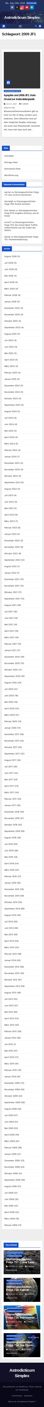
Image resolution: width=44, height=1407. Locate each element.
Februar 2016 (10, 876)
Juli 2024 (8, 418)
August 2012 (10, 992)
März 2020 (9, 715)
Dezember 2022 (12, 540)
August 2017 (10, 760)
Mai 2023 (8, 508)
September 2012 (12, 986)
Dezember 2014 (11, 889)
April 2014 (9, 941)
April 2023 (9, 514)
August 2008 (10, 1186)
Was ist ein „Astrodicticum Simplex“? (22, 1401)
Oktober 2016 (10, 824)
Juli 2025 (8, 340)
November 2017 (11, 741)
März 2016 (9, 870)
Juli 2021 (8, 611)
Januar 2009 (10, 1154)
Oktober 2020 (11, 669)
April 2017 (9, 786)
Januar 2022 (10, 573)
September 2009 (12, 1102)
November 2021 (12, 586)
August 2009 (10, 1109)
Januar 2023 (10, 534)
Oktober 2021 (10, 592)
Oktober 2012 (10, 979)
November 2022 (12, 547)
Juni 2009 (9, 1122)
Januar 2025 (10, 379)
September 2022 (12, 560)
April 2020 (9, 708)
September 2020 (12, 676)
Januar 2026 (10, 301)
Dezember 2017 (11, 734)
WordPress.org (11, 175)
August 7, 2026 (15, 1322)
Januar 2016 (10, 883)
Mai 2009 (8, 1128)
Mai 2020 (8, 702)
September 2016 (12, 831)
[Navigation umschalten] (20, 26)
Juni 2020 (9, 695)
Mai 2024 (8, 431)
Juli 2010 (8, 1044)
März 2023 (9, 521)
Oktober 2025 (11, 321)
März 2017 (9, 792)
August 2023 (10, 489)
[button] (36, 26)
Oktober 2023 (11, 476)
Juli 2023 (8, 495)
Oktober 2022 (11, 553)
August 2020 (10, 682)
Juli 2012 (8, 999)
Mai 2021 (8, 624)
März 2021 (9, 637)
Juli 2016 (8, 844)
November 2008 (12, 1167)
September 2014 (12, 908)
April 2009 (9, 1134)
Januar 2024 (10, 456)
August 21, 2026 (15, 1266)
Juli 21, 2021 (11, 104)
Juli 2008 (8, 1193)
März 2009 (9, 1141)
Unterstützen (17, 1396)
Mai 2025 (8, 353)
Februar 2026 (10, 295)
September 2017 (12, 753)
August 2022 (10, 566)
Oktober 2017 (10, 747)
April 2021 (9, 631)
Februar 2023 (10, 527)
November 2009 (12, 1089)
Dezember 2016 (11, 812)
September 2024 (12, 405)
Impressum (28, 1396)
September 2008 (12, 1180)
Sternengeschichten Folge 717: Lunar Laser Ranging (20, 1262)
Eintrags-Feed (11, 162)
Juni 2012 (9, 1005)
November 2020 (12, 663)
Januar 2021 (10, 650)
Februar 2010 (10, 1070)
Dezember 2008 (12, 1160)
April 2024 (9, 437)
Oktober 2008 (11, 1173)
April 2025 (9, 359)
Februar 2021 (10, 644)
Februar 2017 (10, 799)
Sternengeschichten (14, 1256)
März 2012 (9, 1025)
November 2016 (12, 818)
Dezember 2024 (12, 385)
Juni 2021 (9, 618)
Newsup (38, 1387)
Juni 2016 (9, 850)
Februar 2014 (10, 954)
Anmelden (9, 156)
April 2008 (9, 1212)
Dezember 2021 (11, 579)
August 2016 (10, 837)
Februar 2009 (10, 1147)
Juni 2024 (9, 424)
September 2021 (12, 598)
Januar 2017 (10, 805)
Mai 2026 (8, 276)
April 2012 (9, 1018)
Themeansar (23, 1390)
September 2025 (12, 327)
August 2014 (10, 915)
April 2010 (9, 1057)
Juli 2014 (8, 921)
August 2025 (10, 334)
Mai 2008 (8, 1205)
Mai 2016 (8, 857)
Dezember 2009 (12, 1083)
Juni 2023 (9, 502)
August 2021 (10, 605)
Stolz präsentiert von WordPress (15, 1387)
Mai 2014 (8, 934)
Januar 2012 (10, 1038)
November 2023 (12, 469)
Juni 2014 (9, 928)
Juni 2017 (8, 773)
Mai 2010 (8, 1050)
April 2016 (9, 863)
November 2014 (12, 895)
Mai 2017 (8, 779)
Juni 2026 (9, 269)
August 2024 (10, 411)
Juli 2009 (8, 1115)
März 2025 (9, 366)
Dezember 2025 (12, 308)
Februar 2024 (10, 450)
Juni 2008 (9, 1199)
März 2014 (9, 947)
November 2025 (12, 314)
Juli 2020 (8, 689)
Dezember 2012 (11, 967)
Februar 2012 (10, 1031)
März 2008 (9, 1218)
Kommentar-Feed (12, 169)
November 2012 (12, 973)
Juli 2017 (8, 766)
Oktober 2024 (11, 398)
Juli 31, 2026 (14, 1349)
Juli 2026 (8, 263)
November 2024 (12, 392)
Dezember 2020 (12, 657)
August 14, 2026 (15, 1294)
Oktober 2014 (10, 902)
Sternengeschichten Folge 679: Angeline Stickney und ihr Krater (21, 213)
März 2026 (9, 288)
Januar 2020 (10, 728)
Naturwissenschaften (12, 91)
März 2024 (9, 443)
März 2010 (9, 1063)
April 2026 (9, 282)
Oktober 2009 (11, 1096)
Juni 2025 (9, 347)
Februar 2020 (10, 721)
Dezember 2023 (12, 463)
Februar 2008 (10, 1225)
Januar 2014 (10, 960)
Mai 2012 (8, 1012)
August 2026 (10, 256)
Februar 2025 (10, 372)
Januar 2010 (10, 1076)
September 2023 (12, 482)
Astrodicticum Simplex (22, 17)
